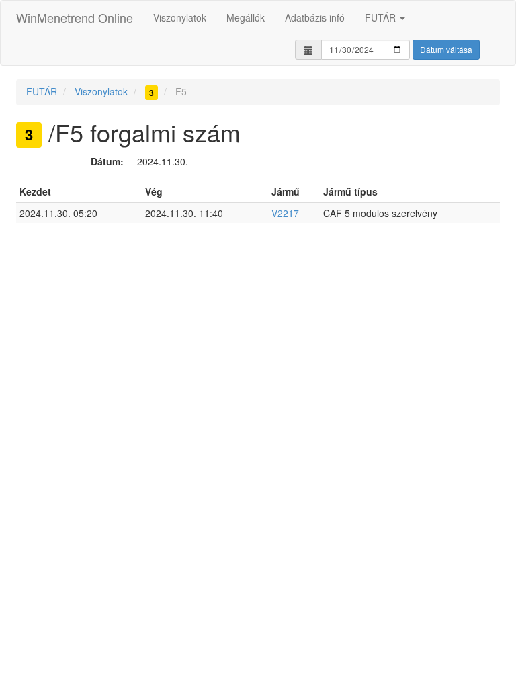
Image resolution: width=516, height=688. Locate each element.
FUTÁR (381, 17)
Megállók (245, 17)
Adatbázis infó (315, 17)
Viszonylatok (179, 17)
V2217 (285, 213)
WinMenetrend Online (74, 17)
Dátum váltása (446, 49)
